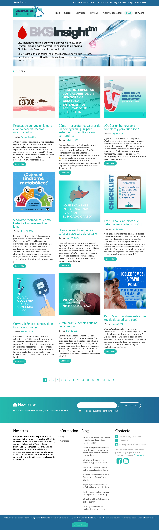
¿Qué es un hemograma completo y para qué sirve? (121, 127)
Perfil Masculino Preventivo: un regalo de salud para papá (125, 317)
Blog (62, 436)
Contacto (139, 13)
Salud (128, 13)
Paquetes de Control (112, 13)
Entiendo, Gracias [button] (80, 525)
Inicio (57, 13)
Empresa (67, 13)
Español (16, 2)
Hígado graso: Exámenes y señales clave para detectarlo (78, 231)
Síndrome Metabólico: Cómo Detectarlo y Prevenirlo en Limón (32, 223)
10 (82, 380)
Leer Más (19, 164)
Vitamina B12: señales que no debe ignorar (78, 324)
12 (93, 380)
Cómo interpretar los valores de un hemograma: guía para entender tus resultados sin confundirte (79, 130)
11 (88, 380)
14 (103, 380)
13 (98, 380)
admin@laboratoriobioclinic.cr (132, 444)
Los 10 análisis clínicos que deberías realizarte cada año (122, 222)
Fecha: (17, 137)
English (24, 2)
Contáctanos (139, 455)
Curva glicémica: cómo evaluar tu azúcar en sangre (33, 325)
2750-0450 (124, 440)
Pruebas (94, 13)
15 (109, 380)
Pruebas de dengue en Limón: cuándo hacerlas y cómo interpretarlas (32, 129)
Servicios (80, 13)
